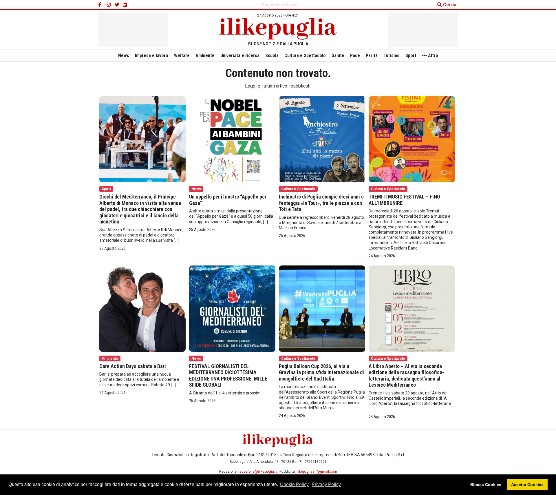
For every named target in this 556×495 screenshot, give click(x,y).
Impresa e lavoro (151, 55)
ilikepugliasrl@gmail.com (317, 471)
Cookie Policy (294, 484)
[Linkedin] (125, 4)
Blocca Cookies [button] (485, 484)
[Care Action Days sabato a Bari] (142, 308)
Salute (338, 55)
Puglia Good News (279, 4)
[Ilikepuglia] (278, 29)
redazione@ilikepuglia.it (257, 471)
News (123, 55)
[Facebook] (100, 4)
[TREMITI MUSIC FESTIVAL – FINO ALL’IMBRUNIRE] (412, 138)
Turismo (391, 55)
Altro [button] (432, 55)
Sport (410, 55)
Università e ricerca (239, 55)
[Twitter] (117, 4)
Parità (372, 55)
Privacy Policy (326, 484)
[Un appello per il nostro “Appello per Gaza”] (232, 138)
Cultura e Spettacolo (305, 55)
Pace (355, 55)
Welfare (182, 55)
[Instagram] (109, 4)
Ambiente (205, 55)
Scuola (272, 55)
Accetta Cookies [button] (527, 484)
